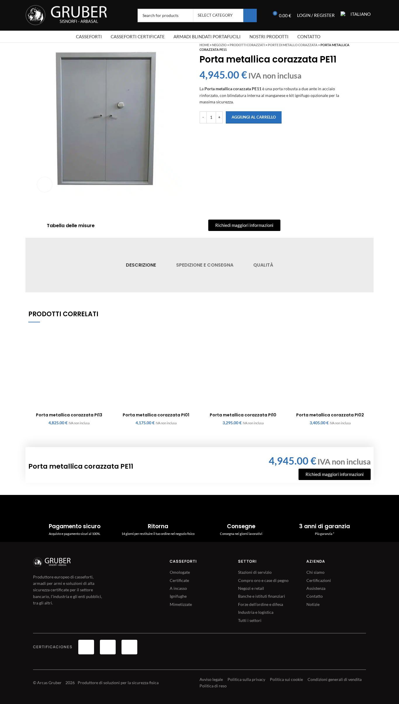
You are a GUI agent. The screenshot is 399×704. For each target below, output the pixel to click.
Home (204, 45)
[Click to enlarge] (44, 184)
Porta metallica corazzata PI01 (156, 415)
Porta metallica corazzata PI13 (69, 415)
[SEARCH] (250, 15)
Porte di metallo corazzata (293, 45)
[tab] (141, 265)
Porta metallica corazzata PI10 (243, 415)
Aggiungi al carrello (254, 117)
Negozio (219, 45)
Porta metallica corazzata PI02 (330, 415)
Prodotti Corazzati (247, 45)
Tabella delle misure (71, 225)
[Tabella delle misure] (39, 226)
